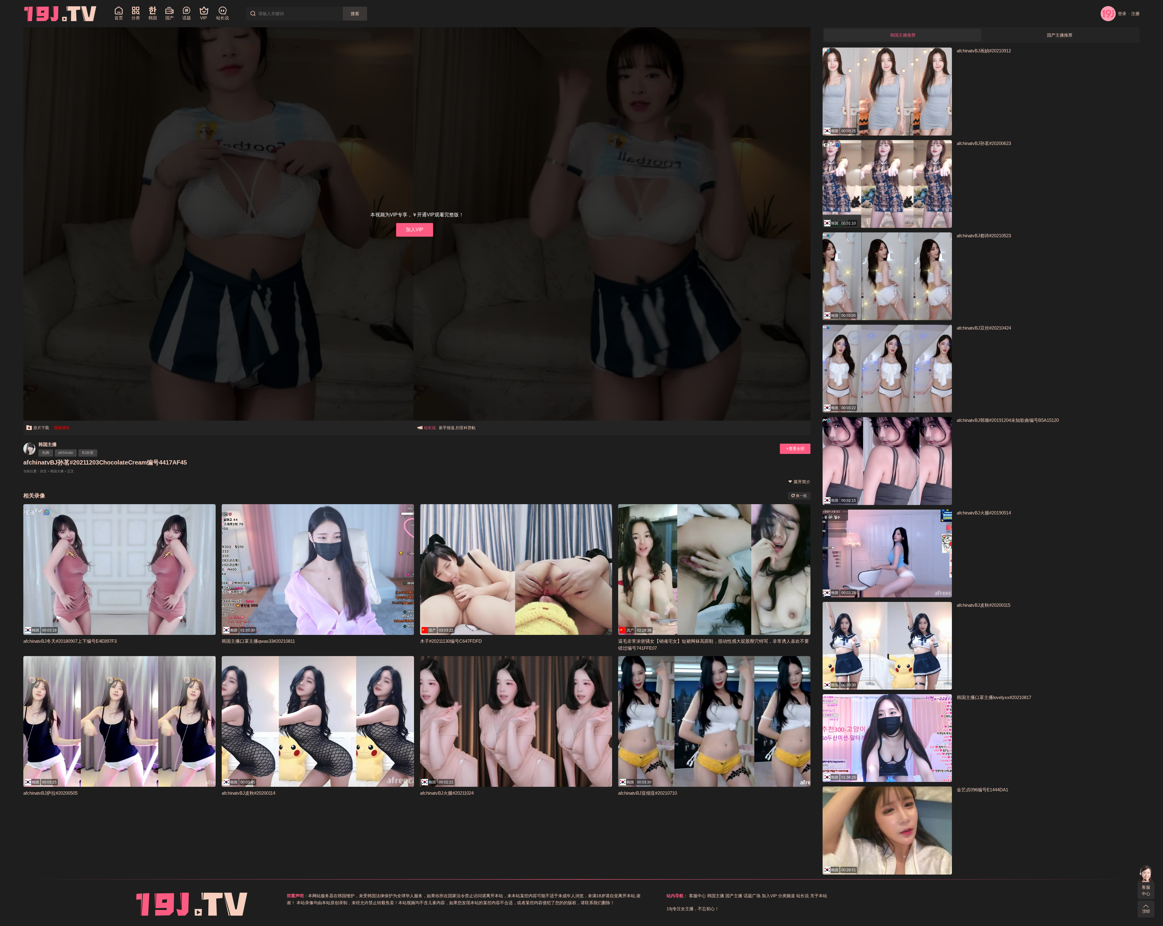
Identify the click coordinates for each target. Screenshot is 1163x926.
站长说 (802, 895)
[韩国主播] (29, 449)
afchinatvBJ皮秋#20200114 (248, 793)
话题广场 (752, 895)
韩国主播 (47, 444)
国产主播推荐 (1059, 35)
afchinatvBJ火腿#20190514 (984, 512)
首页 (43, 471)
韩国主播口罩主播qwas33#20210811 (258, 641)
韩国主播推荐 (903, 35)
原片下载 (41, 427)
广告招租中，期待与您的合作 (464, 427)
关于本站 (818, 895)
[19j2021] (60, 13)
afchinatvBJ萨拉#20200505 (50, 793)
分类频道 (786, 895)
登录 (1122, 13)
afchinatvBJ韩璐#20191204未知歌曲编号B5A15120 (1008, 420)
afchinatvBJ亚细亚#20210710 (647, 793)
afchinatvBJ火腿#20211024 (447, 793)
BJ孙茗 (88, 453)
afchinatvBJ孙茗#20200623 (984, 143)
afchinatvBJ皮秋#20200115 (983, 605)
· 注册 (1134, 13)
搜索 (355, 13)
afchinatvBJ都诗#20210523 (984, 235)
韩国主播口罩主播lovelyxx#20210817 (994, 697)
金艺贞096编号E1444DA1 (982, 789)
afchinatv (65, 453)
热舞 (45, 453)
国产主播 (733, 895)
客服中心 (1146, 890)
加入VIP (414, 229)
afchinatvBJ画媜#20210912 (984, 50)
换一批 (801, 496)
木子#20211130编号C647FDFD (451, 641)
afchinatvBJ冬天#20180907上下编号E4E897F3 (70, 641)
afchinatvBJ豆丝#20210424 (984, 327)
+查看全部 (795, 448)
